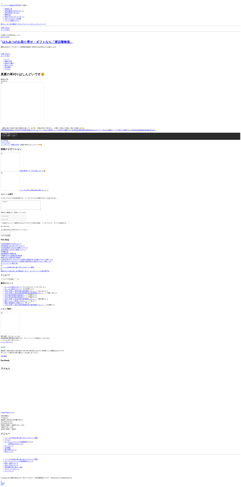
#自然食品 (74, 130)
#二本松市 (16, 130)
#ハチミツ (40, 130)
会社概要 (13, 24)
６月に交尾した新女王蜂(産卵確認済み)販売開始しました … (25, 293)
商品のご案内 (21, 5)
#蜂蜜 (28, 130)
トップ (7, 59)
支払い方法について (11, 465)
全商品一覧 (8, 9)
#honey (46, 130)
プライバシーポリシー (29, 24)
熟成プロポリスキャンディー (14, 16)
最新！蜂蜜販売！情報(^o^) (14, 303)
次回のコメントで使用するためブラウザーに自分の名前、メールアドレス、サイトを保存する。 (35, 223)
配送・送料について (11, 463)
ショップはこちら (7, 342)
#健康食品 (88, 130)
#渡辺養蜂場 (5, 130)
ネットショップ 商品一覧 (9, 263)
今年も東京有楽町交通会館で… (15, 295)
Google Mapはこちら (7, 412)
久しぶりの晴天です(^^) (13, 287)
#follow (94, 130)
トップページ (5, 5)
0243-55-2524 (5, 37)
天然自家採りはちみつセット (14, 11)
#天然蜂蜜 (23, 130)
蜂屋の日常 (13, 5)
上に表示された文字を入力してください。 (15, 229)
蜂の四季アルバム (11, 450)
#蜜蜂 (50, 130)
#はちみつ (33, 130)
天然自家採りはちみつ (12, 13)
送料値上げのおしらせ (15, 444)
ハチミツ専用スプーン (12, 20)
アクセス (19, 24)
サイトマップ (41, 24)
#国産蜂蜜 (81, 130)
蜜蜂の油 (8, 15)
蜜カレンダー (5, 24)
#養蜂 (66, 130)
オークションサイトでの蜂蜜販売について (19, 442)
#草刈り (61, 130)
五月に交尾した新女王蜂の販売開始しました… (20, 291)
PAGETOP (3, 483)
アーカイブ (4, 279)
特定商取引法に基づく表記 (14, 467)
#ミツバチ (55, 130)
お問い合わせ (5, 28)
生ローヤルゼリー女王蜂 (13, 18)
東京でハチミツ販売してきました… (17, 301)
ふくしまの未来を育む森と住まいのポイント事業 (21, 438)
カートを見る (5, 30)
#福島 (11, 130)
